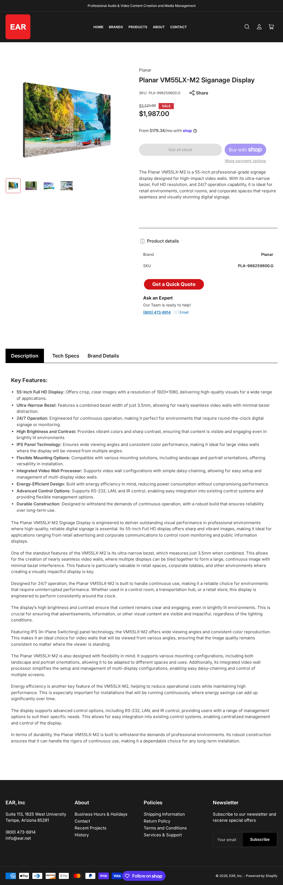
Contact (178, 27)
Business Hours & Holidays (101, 814)
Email (184, 312)
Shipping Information (164, 814)
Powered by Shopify (261, 876)
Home (98, 27)
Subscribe (259, 839)
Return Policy (157, 821)
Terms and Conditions (165, 828)
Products (138, 27)
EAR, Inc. (236, 876)
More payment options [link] (245, 160)
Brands (116, 27)
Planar (145, 70)
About (159, 27)
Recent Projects (90, 828)
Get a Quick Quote (174, 284)
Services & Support (163, 834)
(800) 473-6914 (157, 312)
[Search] (247, 27)
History (82, 834)
